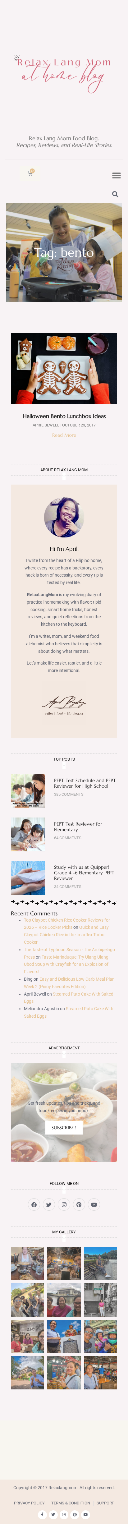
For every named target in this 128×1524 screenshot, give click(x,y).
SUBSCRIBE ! (64, 1127)
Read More (64, 435)
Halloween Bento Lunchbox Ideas (64, 416)
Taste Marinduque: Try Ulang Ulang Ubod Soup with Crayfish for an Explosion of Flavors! (66, 964)
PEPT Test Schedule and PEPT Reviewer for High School (85, 783)
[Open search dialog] (115, 195)
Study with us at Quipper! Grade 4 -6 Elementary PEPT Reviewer (84, 872)
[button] (116, 175)
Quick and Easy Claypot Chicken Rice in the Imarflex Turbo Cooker (66, 935)
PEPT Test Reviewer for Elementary (78, 826)
